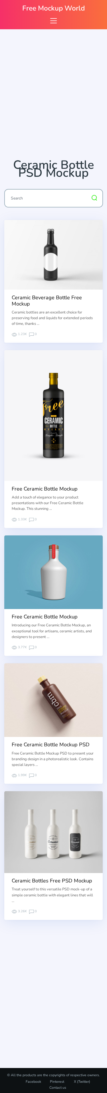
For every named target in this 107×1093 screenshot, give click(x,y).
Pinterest (57, 1081)
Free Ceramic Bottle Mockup (45, 488)
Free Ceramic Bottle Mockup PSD (51, 744)
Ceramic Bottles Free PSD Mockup (52, 880)
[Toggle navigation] (53, 21)
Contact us (57, 1087)
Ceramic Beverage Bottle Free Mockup (47, 300)
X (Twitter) (81, 1081)
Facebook (33, 1081)
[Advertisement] (53, 96)
